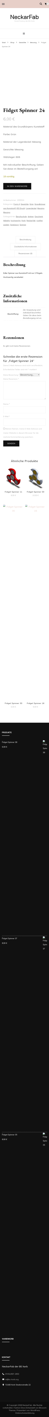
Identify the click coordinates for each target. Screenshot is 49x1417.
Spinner (23, 225)
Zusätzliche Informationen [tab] (25, 246)
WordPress (35, 1410)
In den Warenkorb (17, 186)
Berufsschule (21, 216)
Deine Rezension (11, 379)
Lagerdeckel (31, 208)
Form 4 (17, 204)
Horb (23, 220)
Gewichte (25, 204)
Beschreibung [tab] (25, 239)
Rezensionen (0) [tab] (25, 253)
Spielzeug (14, 225)
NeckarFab (24, 16)
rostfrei (39, 220)
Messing (40, 208)
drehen (31, 216)
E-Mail (6, 416)
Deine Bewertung (11, 375)
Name (6, 404)
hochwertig (16, 220)
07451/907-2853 (12, 1374)
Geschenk (39, 216)
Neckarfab (31, 220)
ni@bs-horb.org (12, 1379)
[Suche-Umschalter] (41, 4)
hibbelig (6, 220)
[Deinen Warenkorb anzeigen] (46, 4)
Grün (32, 204)
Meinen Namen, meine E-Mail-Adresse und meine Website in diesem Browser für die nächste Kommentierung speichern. (22, 433)
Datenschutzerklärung (24, 1413)
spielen (6, 225)
